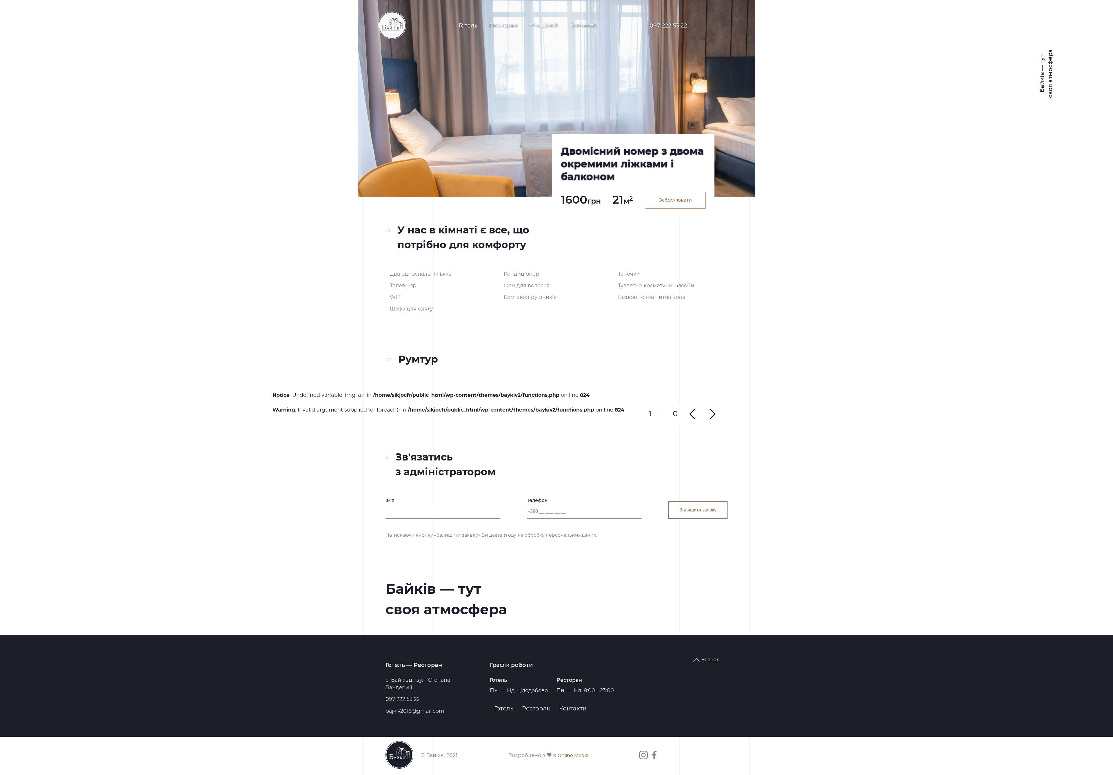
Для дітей (543, 26)
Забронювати (675, 200)
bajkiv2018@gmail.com (414, 711)
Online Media (573, 755)
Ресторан (503, 26)
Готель (468, 26)
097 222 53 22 (668, 26)
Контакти (583, 26)
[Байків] (392, 26)
